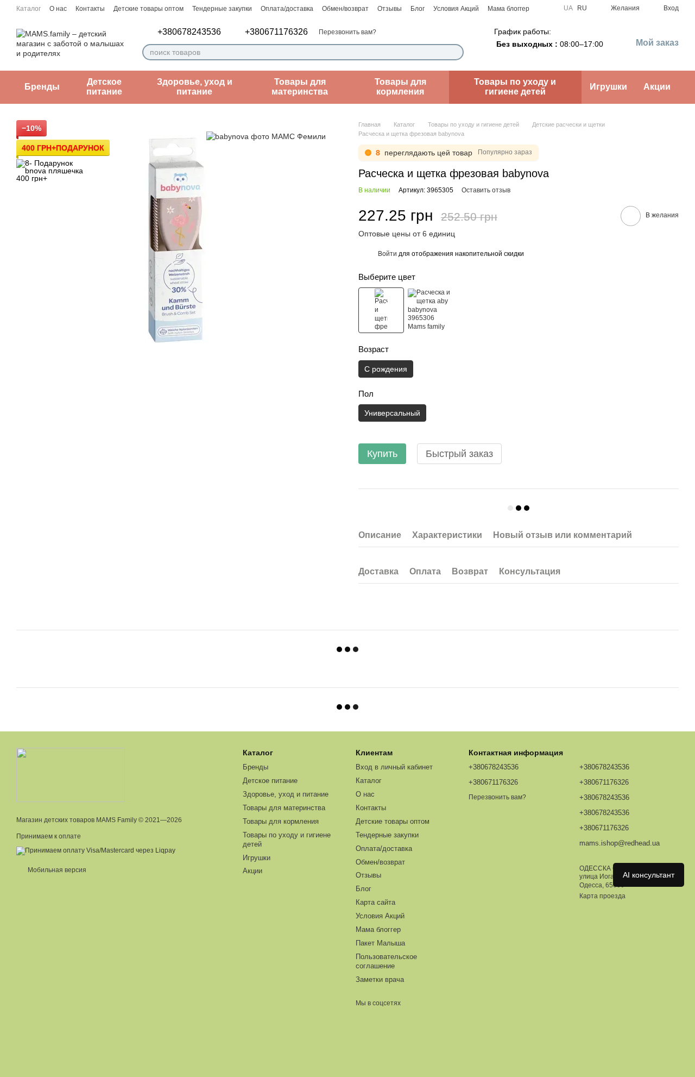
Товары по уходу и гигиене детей (515, 86)
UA (568, 8)
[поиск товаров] (455, 52)
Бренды (42, 86)
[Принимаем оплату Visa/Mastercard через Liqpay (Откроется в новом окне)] (95, 850)
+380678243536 (189, 32)
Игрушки (608, 86)
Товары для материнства (299, 86)
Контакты (90, 8)
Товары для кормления (400, 86)
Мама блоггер (508, 8)
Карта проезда (602, 896)
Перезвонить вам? (347, 32)
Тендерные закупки (222, 8)
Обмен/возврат (345, 8)
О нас (58, 8)
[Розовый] (381, 310)
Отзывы (389, 8)
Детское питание (104, 86)
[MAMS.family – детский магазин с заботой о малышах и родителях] (70, 774)
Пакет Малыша (380, 943)
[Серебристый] (429, 310)
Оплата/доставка (287, 8)
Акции (657, 86)
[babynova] (266, 136)
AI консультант (648, 875)
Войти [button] (387, 254)
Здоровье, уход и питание (194, 86)
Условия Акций (456, 8)
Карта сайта (375, 902)
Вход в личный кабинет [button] (394, 767)
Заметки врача (380, 979)
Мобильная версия (56, 870)
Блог (417, 8)
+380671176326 (276, 32)
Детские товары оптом (148, 8)
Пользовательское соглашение (386, 961)
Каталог (28, 8)
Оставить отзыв (486, 190)
